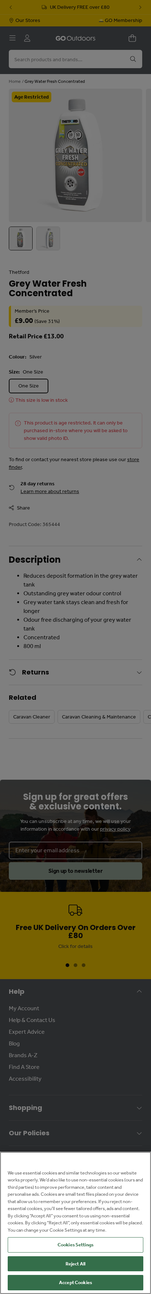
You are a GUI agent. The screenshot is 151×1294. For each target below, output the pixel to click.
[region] (75, 1223)
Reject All (75, 1264)
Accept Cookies (75, 1282)
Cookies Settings (75, 1244)
